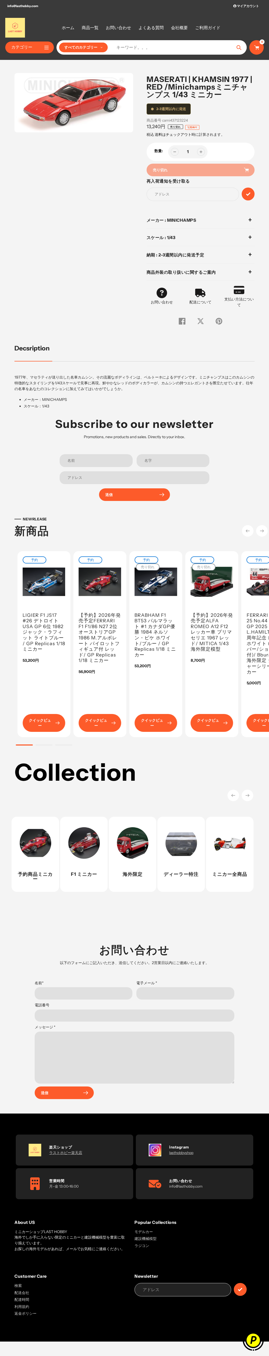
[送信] (240, 1289)
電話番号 (42, 1005)
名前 (39, 983)
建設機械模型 (145, 1238)
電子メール (146, 983)
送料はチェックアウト (173, 134)
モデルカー (143, 1231)
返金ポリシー (25, 1313)
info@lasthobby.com (22, 6)
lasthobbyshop (181, 1152)
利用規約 (21, 1306)
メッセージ (45, 1027)
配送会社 (21, 1292)
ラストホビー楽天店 (65, 1152)
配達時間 (21, 1299)
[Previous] (248, 531)
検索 (18, 1285)
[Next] (262, 531)
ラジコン (141, 1245)
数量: (158, 150)
